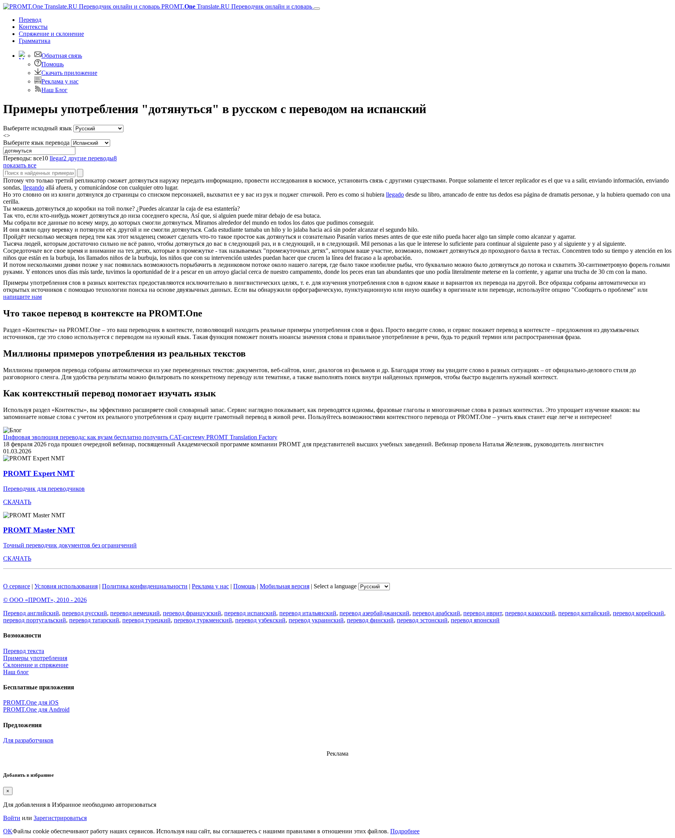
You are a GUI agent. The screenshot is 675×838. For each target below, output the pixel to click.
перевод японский (475, 620)
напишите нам (22, 296)
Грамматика (34, 40)
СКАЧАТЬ (17, 502)
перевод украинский (316, 620)
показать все (19, 165)
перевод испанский (250, 613)
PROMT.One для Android (36, 709)
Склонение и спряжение (35, 665)
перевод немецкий (135, 613)
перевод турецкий (146, 620)
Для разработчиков (28, 740)
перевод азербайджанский (374, 613)
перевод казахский (530, 613)
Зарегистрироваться (60, 818)
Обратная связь (61, 55)
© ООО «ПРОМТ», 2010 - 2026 (45, 600)
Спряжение (51, 33)
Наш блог (16, 672)
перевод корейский (638, 613)
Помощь (52, 64)
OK (7, 831)
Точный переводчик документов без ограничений (70, 545)
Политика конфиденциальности (145, 586)
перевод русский (84, 613)
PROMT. (236, 6)
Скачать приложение (69, 72)
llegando (33, 187)
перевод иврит (482, 613)
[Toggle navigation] (317, 8)
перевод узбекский (260, 620)
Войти (11, 818)
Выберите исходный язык (37, 128)
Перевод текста (23, 651)
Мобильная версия (284, 586)
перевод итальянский (307, 613)
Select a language (335, 586)
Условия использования (66, 586)
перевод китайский (584, 613)
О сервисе (16, 586)
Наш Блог (54, 90)
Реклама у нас (60, 81)
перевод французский (192, 613)
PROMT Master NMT (39, 530)
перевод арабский (436, 613)
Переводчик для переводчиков (44, 488)
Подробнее (405, 831)
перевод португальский (34, 620)
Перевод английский (31, 613)
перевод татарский (94, 620)
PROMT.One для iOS (31, 702)
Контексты (33, 26)
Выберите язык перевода (36, 142)
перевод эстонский (422, 620)
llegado (395, 194)
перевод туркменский (203, 620)
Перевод (30, 19)
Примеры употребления (35, 658)
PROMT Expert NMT (39, 473)
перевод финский (370, 620)
